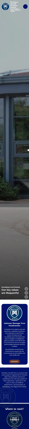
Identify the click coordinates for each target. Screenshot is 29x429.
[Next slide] (26, 288)
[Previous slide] (26, 293)
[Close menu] (25, 6)
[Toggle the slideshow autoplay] (26, 297)
